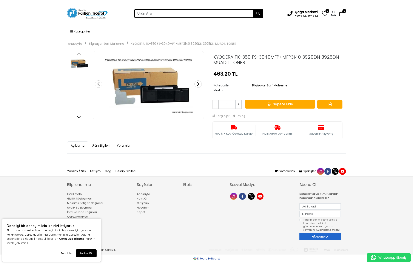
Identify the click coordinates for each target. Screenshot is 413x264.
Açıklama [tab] (78, 145)
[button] (341, 13)
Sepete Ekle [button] (283, 104)
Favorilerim (287, 171)
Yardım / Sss (77, 171)
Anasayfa (75, 43)
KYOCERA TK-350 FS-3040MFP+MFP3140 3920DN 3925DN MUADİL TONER (183, 43)
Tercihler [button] (66, 253)
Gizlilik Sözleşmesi (79, 198)
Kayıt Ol (142, 198)
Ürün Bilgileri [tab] (100, 145)
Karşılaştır (222, 116)
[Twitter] (251, 196)
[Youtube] (260, 196)
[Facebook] (243, 196)
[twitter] (335, 171)
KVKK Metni (74, 194)
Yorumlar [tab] (124, 145)
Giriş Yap (143, 203)
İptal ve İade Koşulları (82, 212)
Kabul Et (86, 253)
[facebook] (327, 171)
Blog (108, 171)
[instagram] (320, 171)
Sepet (141, 212)
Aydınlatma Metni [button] (327, 230)
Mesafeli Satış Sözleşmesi (85, 203)
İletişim (96, 171)
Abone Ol (321, 237)
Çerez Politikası (77, 217)
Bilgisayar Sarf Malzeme (106, 43)
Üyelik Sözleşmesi (79, 208)
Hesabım (143, 208)
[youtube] (342, 171)
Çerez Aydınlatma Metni (76, 238)
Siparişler (309, 171)
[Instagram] (234, 196)
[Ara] (258, 13)
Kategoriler (81, 31)
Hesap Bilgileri (126, 171)
